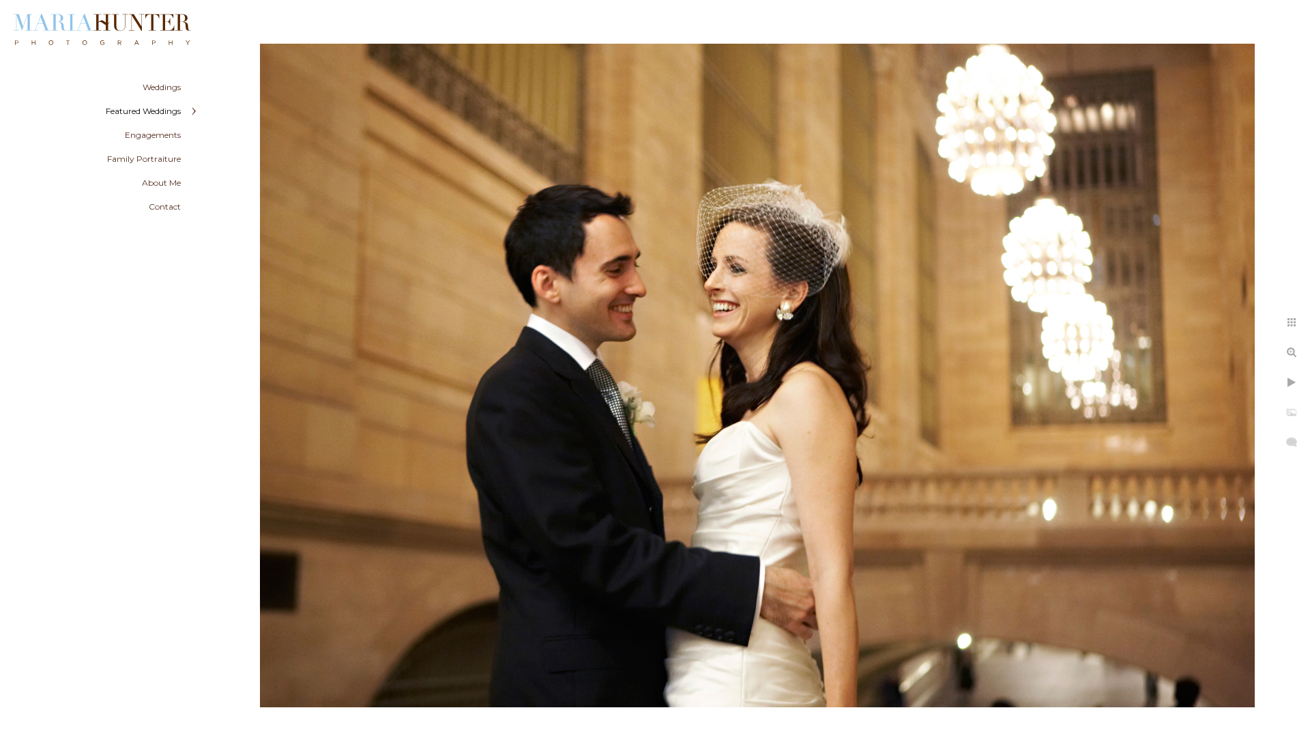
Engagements (153, 135)
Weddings (162, 87)
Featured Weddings (143, 111)
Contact (165, 206)
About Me (161, 183)
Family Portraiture (144, 159)
